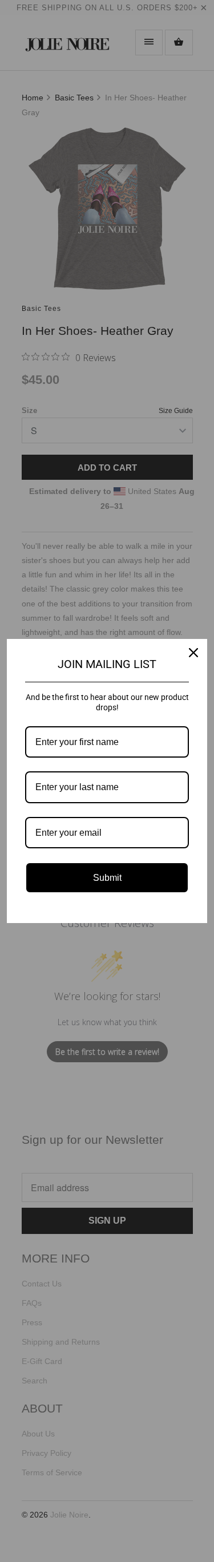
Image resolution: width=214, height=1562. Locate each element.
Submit (107, 878)
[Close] (193, 652)
